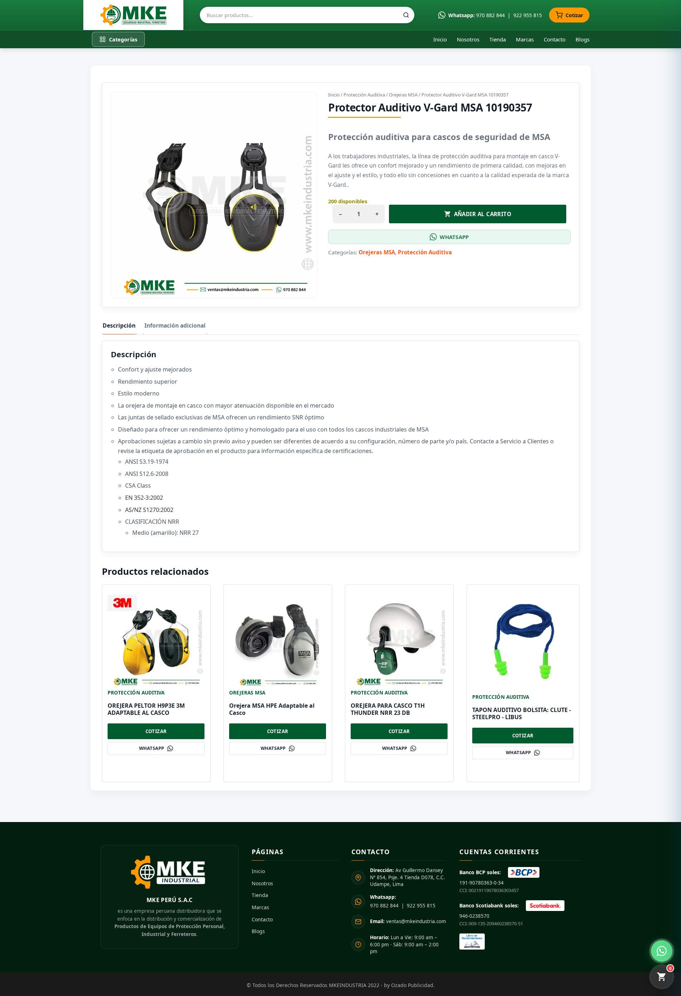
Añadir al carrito (483, 214)
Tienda (497, 39)
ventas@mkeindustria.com (408, 921)
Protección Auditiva (364, 94)
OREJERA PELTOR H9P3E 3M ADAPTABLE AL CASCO (146, 709)
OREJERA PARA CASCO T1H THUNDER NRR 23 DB (388, 709)
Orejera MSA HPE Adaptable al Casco (272, 709)
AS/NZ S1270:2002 (149, 510)
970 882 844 (490, 15)
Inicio (440, 39)
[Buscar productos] (406, 15)
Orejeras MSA (403, 94)
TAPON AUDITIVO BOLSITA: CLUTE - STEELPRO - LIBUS (521, 713)
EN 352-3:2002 (144, 498)
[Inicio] (133, 15)
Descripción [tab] (119, 325)
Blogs (582, 39)
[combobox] (307, 15)
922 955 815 (527, 15)
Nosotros (468, 39)
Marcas (525, 39)
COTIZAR (156, 731)
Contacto (555, 39)
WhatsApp (454, 236)
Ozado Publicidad (412, 985)
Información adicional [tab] (175, 325)
